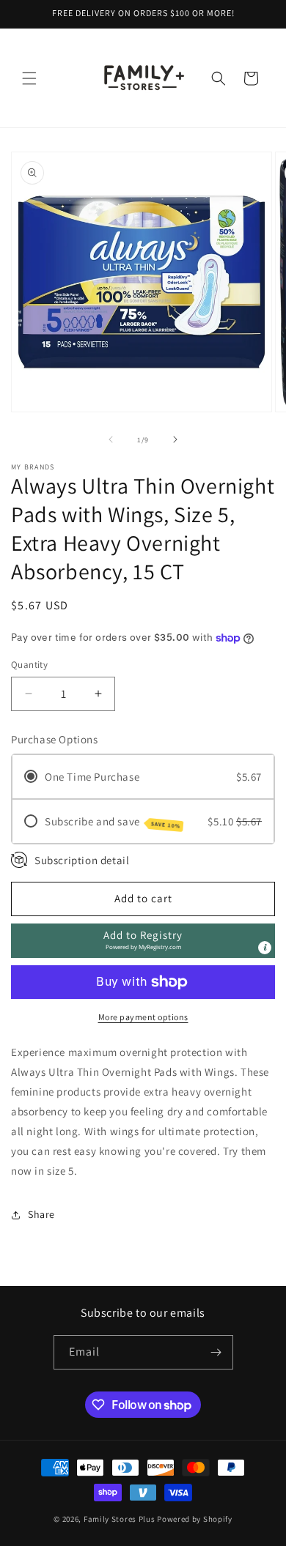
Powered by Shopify (194, 1519)
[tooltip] (264, 947)
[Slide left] (111, 439)
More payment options (143, 1016)
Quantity (29, 664)
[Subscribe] (216, 1352)
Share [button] (41, 1214)
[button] (29, 78)
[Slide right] (175, 439)
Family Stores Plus (119, 1519)
